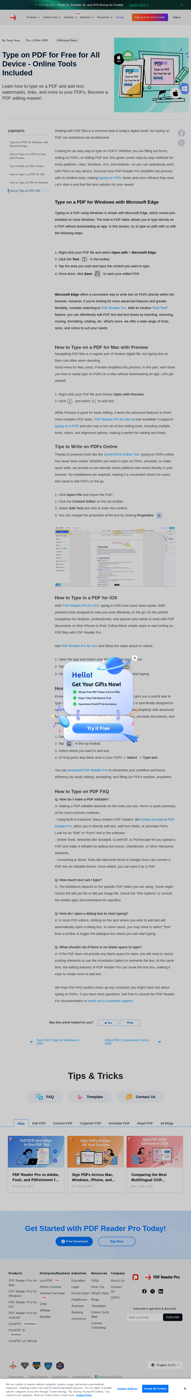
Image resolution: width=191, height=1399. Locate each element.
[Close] (185, 1388)
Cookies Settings (127, 1388)
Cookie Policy (84, 1395)
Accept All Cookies (155, 1388)
